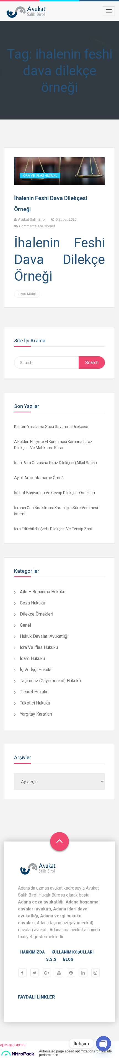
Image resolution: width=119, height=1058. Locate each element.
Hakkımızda (32, 952)
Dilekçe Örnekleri (36, 614)
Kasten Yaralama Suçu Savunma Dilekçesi (51, 426)
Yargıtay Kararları (36, 714)
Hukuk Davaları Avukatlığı (44, 636)
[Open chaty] (103, 1043)
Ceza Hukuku (32, 603)
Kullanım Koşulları (72, 952)
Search (92, 362)
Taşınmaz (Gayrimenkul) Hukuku (50, 680)
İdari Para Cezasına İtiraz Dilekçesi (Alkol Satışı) (55, 462)
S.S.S (51, 959)
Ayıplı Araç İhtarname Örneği (39, 478)
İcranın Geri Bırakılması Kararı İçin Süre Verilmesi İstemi (56, 511)
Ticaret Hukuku (34, 691)
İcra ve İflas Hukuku (40, 176)
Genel (25, 625)
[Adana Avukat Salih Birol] (26, 11)
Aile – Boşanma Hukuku (42, 591)
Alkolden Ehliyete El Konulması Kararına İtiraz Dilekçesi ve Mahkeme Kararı (53, 444)
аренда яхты (13, 1044)
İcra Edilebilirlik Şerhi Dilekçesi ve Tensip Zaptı (53, 529)
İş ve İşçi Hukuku (36, 669)
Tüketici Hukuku (35, 703)
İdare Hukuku (32, 658)
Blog (68, 959)
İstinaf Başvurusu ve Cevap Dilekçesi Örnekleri (54, 493)
